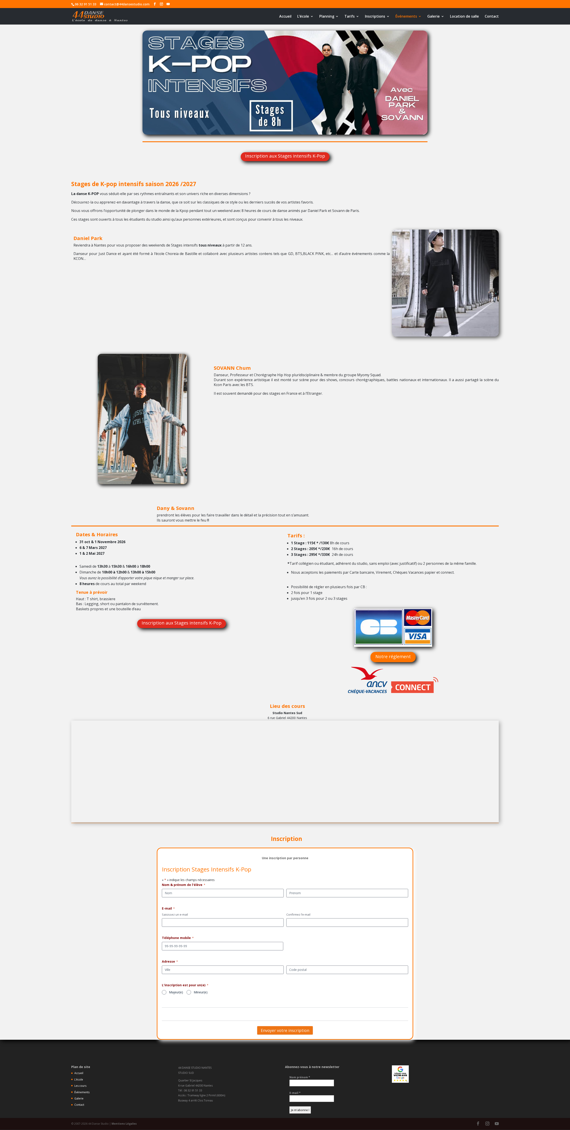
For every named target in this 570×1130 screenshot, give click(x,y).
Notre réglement (393, 656)
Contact (492, 17)
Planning (326, 17)
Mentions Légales (124, 1124)
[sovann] (142, 483)
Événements (406, 17)
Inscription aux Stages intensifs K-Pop (285, 156)
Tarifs (349, 17)
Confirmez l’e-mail (298, 914)
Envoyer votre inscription (285, 1030)
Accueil (285, 17)
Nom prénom (299, 1077)
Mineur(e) (201, 992)
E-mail (295, 1093)
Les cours (80, 1086)
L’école (303, 17)
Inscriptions (375, 17)
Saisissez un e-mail (175, 914)
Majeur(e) (176, 992)
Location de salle (464, 17)
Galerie (433, 17)
